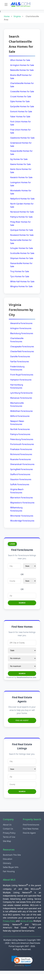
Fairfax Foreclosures (19, 361)
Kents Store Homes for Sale (20, 171)
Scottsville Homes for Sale (22, 253)
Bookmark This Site (12, 855)
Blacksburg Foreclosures (21, 333)
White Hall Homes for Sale (22, 281)
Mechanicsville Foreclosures (17, 404)
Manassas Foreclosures (21, 398)
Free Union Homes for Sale (20, 131)
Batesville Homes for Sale (22, 70)
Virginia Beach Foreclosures (16, 491)
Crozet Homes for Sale (20, 96)
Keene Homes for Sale (20, 164)
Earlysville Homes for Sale (22, 106)
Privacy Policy (9, 833)
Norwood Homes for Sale (22, 211)
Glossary (7, 863)
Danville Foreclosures (20, 356)
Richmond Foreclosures (21, 454)
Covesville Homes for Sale (22, 91)
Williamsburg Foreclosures (16, 509)
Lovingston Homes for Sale (20, 184)
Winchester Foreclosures (21, 515)
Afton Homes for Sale (20, 60)
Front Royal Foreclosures (21, 374)
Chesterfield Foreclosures (22, 351)
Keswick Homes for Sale (21, 177)
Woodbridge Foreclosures (22, 520)
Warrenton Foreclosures (21, 497)
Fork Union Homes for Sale (20, 123)
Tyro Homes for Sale (19, 276)
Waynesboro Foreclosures (22, 502)
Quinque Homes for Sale (21, 230)
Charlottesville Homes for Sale (22, 85)
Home (7, 16)
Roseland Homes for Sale (21, 235)
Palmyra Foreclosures (20, 434)
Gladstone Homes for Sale (22, 137)
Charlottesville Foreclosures (16, 340)
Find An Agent (22, 720)
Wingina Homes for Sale (21, 286)
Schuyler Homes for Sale (21, 248)
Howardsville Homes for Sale (21, 152)
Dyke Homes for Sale (20, 101)
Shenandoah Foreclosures (22, 464)
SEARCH (22, 603)
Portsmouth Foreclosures (22, 444)
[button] (22, 961)
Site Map (7, 841)
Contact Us (8, 828)
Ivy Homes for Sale (19, 159)
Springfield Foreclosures (21, 469)
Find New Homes (30, 828)
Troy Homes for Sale (19, 271)
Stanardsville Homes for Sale (21, 265)
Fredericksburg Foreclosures (17, 368)
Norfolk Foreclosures (20, 429)
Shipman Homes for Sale (21, 258)
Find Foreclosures (31, 824)
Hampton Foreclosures (21, 379)
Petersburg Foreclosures (21, 439)
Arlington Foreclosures (20, 328)
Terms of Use (9, 837)
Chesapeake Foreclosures (22, 346)
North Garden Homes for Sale (22, 205)
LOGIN (12, 544)
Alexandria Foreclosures (21, 323)
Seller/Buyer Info (10, 867)
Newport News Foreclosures (17, 423)
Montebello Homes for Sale (20, 192)
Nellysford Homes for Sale (22, 198)
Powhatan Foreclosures (21, 449)
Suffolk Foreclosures (19, 484)
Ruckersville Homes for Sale (21, 242)
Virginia (17, 16)
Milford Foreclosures (20, 416)
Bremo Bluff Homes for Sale (21, 77)
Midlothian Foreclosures (21, 411)
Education (7, 859)
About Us (7, 824)
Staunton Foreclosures (20, 479)
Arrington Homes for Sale (22, 65)
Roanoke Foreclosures (20, 459)
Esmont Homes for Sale (21, 111)
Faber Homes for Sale (20, 116)
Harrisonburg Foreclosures (16, 386)
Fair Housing (9, 871)
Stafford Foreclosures (20, 474)
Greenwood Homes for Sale (21, 144)
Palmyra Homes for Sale (21, 216)
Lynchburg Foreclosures (21, 392)
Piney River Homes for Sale (20, 223)
